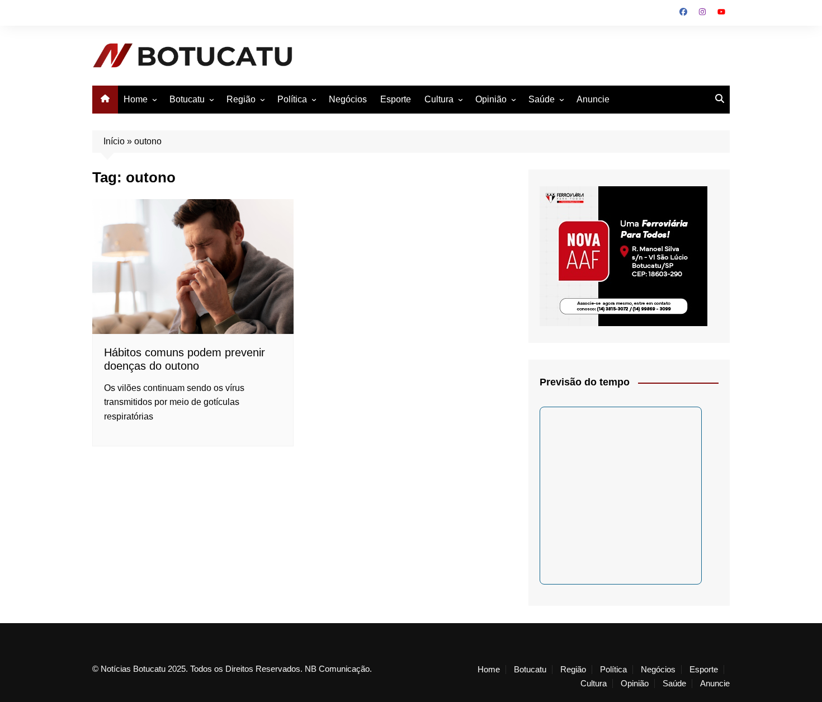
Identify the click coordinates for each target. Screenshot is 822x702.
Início (114, 141)
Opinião (491, 99)
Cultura (438, 99)
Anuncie (593, 99)
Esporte (395, 99)
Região (241, 99)
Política (292, 99)
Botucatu (187, 99)
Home (136, 99)
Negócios (348, 99)
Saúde (541, 99)
